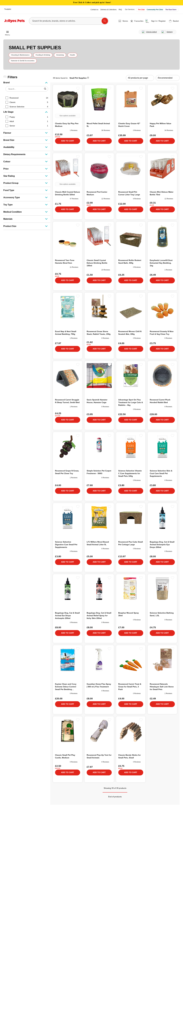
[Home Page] (14, 21)
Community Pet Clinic (155, 10)
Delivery (170, 32)
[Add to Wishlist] (78, 88)
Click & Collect (151, 32)
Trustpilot (7, 9)
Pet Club (141, 10)
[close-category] (88, 78)
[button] (156, 21)
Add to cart (67, 141)
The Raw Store (170, 10)
